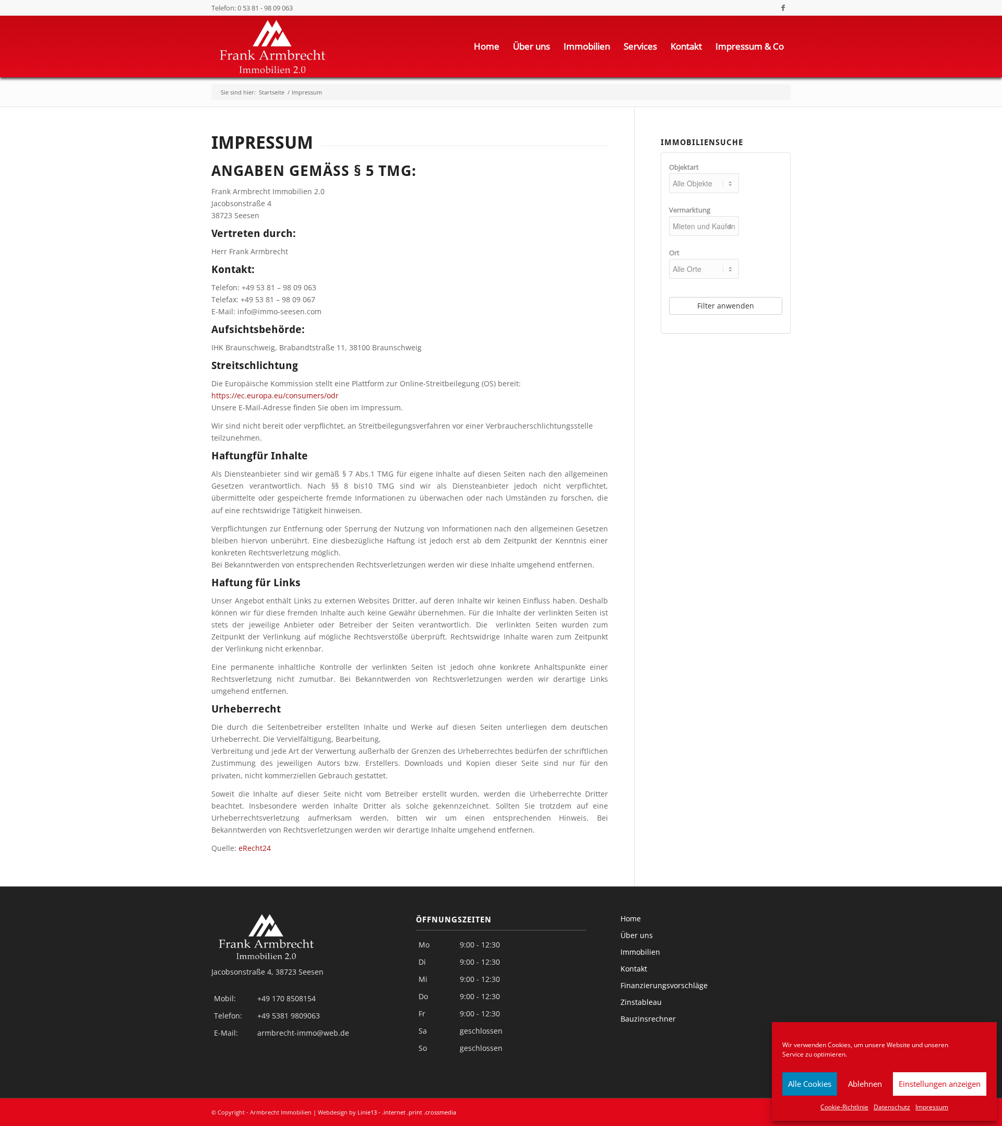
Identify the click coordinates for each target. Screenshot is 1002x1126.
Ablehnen (865, 1083)
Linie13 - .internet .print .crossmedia (406, 1112)
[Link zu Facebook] (783, 8)
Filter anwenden (725, 306)
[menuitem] (486, 46)
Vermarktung (689, 210)
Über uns (637, 935)
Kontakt (634, 969)
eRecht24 (254, 848)
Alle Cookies (809, 1083)
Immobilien (640, 952)
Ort (674, 252)
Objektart (684, 167)
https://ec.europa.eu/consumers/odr (275, 395)
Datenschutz (892, 1107)
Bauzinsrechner (648, 1019)
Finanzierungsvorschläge (664, 985)
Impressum (931, 1107)
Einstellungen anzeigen (940, 1083)
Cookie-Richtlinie (844, 1107)
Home (631, 918)
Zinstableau (641, 1002)
